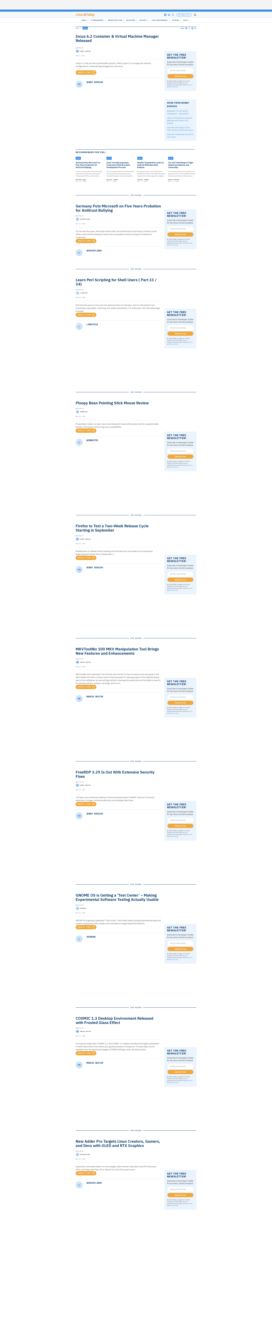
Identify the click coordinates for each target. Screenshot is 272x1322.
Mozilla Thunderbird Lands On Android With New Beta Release (150, 165)
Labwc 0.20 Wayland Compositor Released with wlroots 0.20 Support (179, 120)
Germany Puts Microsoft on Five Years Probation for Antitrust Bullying (88, 165)
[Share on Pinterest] (192, 28)
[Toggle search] (195, 15)
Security (143, 20)
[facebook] (165, 15)
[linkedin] (169, 15)
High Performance (160, 20)
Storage (175, 20)
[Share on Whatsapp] (195, 28)
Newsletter (185, 15)
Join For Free (180, 76)
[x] (173, 15)
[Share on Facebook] (186, 28)
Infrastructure (115, 20)
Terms (191, 85)
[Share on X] (189, 28)
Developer (130, 20)
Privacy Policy (174, 87)
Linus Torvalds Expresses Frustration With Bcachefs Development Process (118, 165)
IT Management (97, 20)
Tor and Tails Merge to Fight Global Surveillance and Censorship (180, 165)
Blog (185, 20)
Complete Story (84, 72)
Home (77, 28)
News (84, 20)
